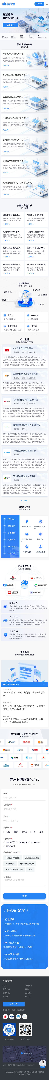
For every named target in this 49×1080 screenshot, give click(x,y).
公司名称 (7, 805)
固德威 (5, 996)
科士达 (28, 996)
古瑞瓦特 (28, 993)
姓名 (5, 793)
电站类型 (7, 828)
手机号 (6, 816)
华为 (27, 989)
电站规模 (7, 839)
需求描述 (7, 877)
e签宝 (5, 986)
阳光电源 (28, 986)
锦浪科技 (6, 993)
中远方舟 (6, 989)
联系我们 (39, 4)
